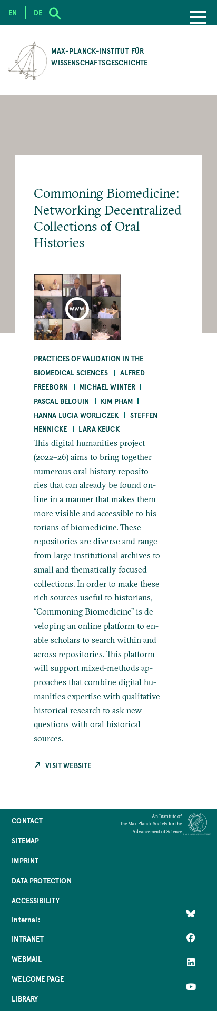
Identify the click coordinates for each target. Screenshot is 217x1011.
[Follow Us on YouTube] (191, 986)
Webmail (27, 959)
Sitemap (25, 840)
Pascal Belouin (61, 401)
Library (25, 999)
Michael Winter (107, 387)
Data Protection (41, 880)
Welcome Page (38, 979)
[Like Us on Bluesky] (191, 914)
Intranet (28, 939)
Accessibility (36, 900)
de (38, 12)
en (12, 12)
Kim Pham (117, 401)
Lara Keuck (99, 429)
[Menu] (198, 18)
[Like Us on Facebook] (191, 938)
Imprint (25, 860)
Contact (27, 820)
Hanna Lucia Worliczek (76, 415)
